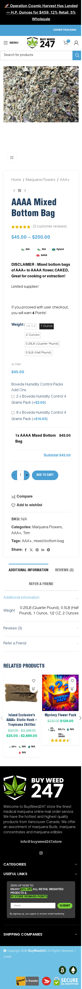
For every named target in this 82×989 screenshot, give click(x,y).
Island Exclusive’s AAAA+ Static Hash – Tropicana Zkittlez (21, 720)
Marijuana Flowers (40, 180)
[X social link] (31, 550)
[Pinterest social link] (37, 550)
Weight (17, 325)
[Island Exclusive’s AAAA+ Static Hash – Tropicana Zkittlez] (21, 693)
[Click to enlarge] (12, 158)
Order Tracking (64, 30)
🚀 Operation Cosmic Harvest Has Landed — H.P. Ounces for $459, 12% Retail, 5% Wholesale (41, 12)
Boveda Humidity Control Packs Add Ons (37, 388)
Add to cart (45, 475)
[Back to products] (19, 190)
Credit (7, 957)
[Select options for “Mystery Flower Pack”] (72, 689)
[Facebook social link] (25, 550)
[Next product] (25, 190)
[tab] (28, 570)
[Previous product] (14, 190)
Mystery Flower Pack (60, 715)
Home (16, 180)
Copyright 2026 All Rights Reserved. (40, 951)
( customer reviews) (50, 227)
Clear (18, 364)
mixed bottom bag (49, 541)
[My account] (76, 42)
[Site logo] (41, 43)
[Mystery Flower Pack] (60, 693)
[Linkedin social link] (43, 550)
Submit (65, 905)
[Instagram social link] (41, 853)
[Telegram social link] (48, 550)
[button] (8, 116)
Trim (26, 533)
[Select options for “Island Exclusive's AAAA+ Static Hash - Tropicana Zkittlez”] (34, 689)
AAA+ (65, 180)
